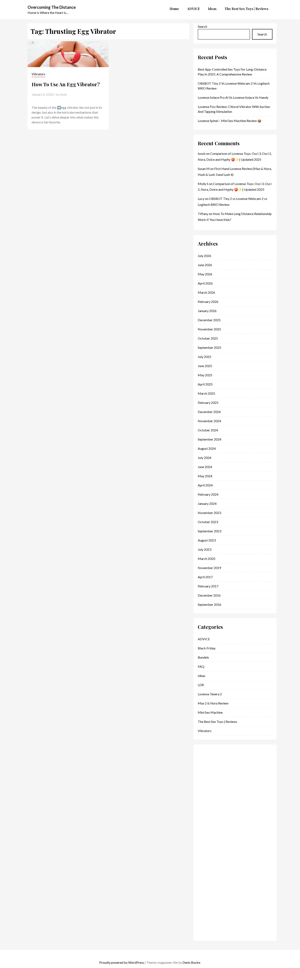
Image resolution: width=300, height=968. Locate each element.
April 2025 (205, 384)
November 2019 (209, 568)
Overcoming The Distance (52, 7)
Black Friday (207, 648)
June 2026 (205, 265)
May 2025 (205, 375)
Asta (63, 94)
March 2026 (206, 292)
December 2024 (209, 412)
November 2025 (209, 329)
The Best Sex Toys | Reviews (217, 721)
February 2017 (208, 586)
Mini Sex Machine (210, 712)
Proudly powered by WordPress (121, 962)
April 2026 (205, 283)
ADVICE (204, 639)
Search (202, 26)
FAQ (201, 666)
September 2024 (209, 439)
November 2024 (209, 421)
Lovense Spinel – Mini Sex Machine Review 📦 (229, 121)
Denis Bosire (191, 962)
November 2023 (209, 513)
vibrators (38, 74)
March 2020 (206, 558)
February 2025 (208, 402)
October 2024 (208, 430)
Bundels (203, 657)
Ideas (201, 676)
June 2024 (205, 467)
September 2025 (209, 347)
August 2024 (207, 448)
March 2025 (206, 393)
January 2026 (207, 311)
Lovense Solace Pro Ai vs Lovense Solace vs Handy (233, 97)
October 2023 (208, 522)
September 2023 (209, 531)
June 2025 (205, 366)
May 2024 (205, 476)
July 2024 (204, 458)
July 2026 (204, 256)
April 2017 (205, 577)
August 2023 (207, 540)
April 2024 (205, 485)
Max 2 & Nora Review (213, 703)
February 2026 (208, 301)
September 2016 (209, 604)
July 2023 (204, 549)
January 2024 (207, 503)
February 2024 (208, 494)
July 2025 (204, 357)
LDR (201, 685)
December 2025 (209, 320)
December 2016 (209, 595)
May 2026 (205, 274)
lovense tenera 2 (210, 694)
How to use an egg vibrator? (66, 84)
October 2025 (208, 338)
